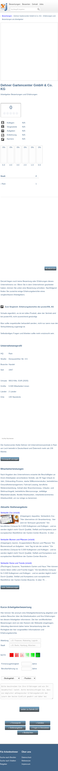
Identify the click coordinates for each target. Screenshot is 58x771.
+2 (33, 655)
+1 (27, 655)
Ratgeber (3, 764)
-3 (12, 655)
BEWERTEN (50, 268)
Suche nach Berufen (8, 757)
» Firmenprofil (15, 723)
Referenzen (26, 761)
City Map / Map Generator (8, 438)
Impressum (26, 764)
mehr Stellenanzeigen (9, 587)
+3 (38, 655)
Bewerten (26, 4)
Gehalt (35, 4)
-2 (17, 655)
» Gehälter (40, 723)
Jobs (41, 4)
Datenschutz (26, 757)
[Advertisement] (29, 52)
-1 (22, 655)
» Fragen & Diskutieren (40, 728)
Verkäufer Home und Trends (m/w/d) (16, 563)
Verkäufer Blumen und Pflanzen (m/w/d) (18, 539)
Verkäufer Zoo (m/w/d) (10, 513)
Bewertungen (14, 4)
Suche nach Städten (8, 761)
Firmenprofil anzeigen (9, 459)
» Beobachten (27, 733)
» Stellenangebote (15, 728)
